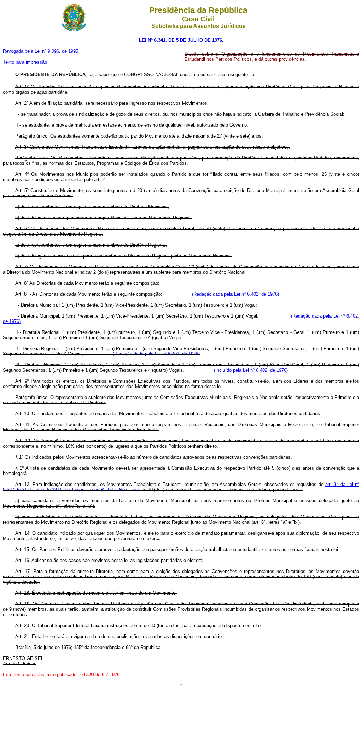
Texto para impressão (25, 62)
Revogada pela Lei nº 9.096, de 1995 (40, 51)
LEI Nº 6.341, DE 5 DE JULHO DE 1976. (181, 40)
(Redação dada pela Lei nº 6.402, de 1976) (235, 294)
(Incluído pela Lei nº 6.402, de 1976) (251, 370)
